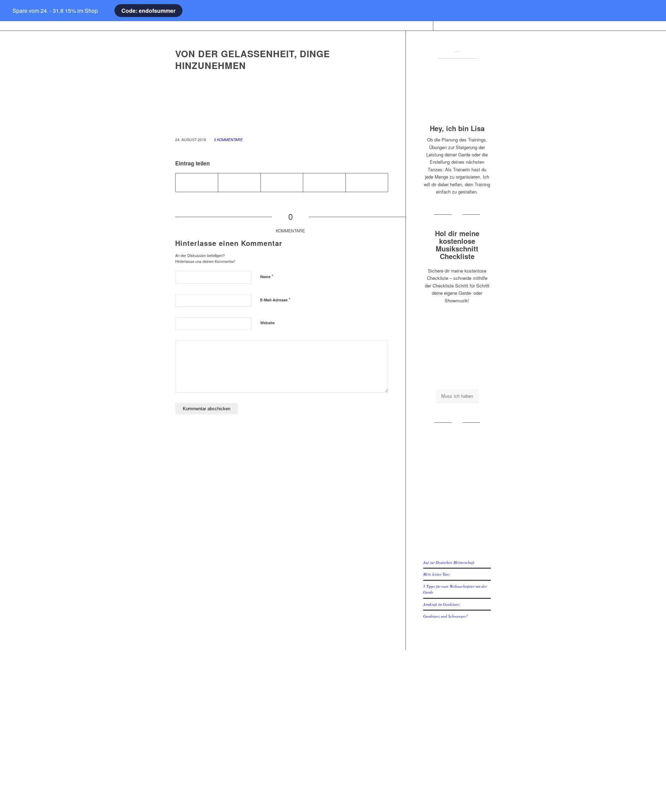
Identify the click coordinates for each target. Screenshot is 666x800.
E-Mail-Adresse (275, 299)
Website (267, 322)
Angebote (221, 727)
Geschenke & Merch (221, 705)
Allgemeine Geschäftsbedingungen (333, 693)
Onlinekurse (221, 693)
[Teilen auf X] (239, 182)
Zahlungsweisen (333, 727)
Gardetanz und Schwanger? (445, 616)
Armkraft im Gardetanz (441, 604)
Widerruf (333, 738)
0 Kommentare (228, 139)
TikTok (444, 705)
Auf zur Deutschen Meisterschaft (448, 562)
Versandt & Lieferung (333, 750)
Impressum (333, 682)
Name (266, 276)
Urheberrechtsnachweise (333, 716)
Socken (221, 716)
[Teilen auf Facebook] (197, 182)
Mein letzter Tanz (436, 574)
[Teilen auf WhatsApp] (282, 182)
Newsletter (332, 761)
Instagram (444, 682)
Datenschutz (332, 705)
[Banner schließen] (15, 11)
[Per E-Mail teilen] (367, 182)
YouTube (444, 693)
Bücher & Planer (221, 682)
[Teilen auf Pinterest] (324, 182)
